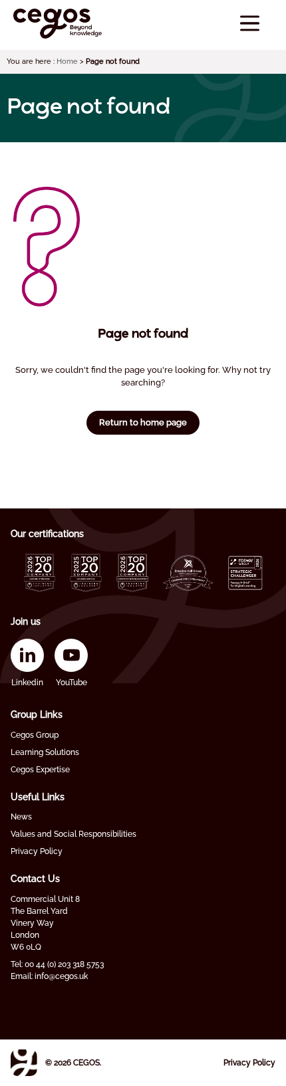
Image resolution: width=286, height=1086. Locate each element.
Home (67, 61)
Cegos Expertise (40, 769)
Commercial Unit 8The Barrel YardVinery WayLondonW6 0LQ (45, 923)
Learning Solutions (45, 752)
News (21, 816)
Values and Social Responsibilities (73, 834)
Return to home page (143, 422)
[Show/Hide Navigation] (250, 23)
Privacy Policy (37, 851)
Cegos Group (35, 735)
